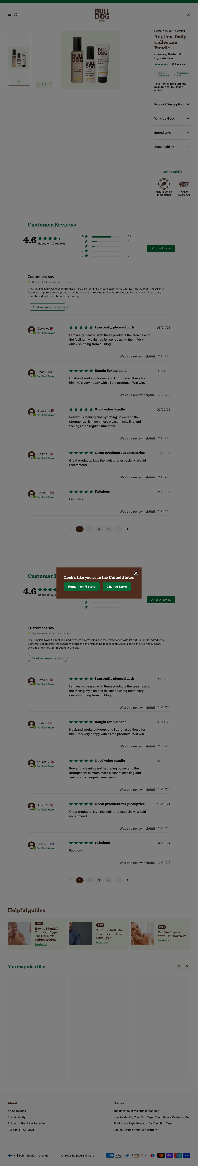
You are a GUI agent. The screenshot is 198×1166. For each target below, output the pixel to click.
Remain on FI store (82, 586)
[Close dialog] (136, 572)
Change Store (117, 586)
